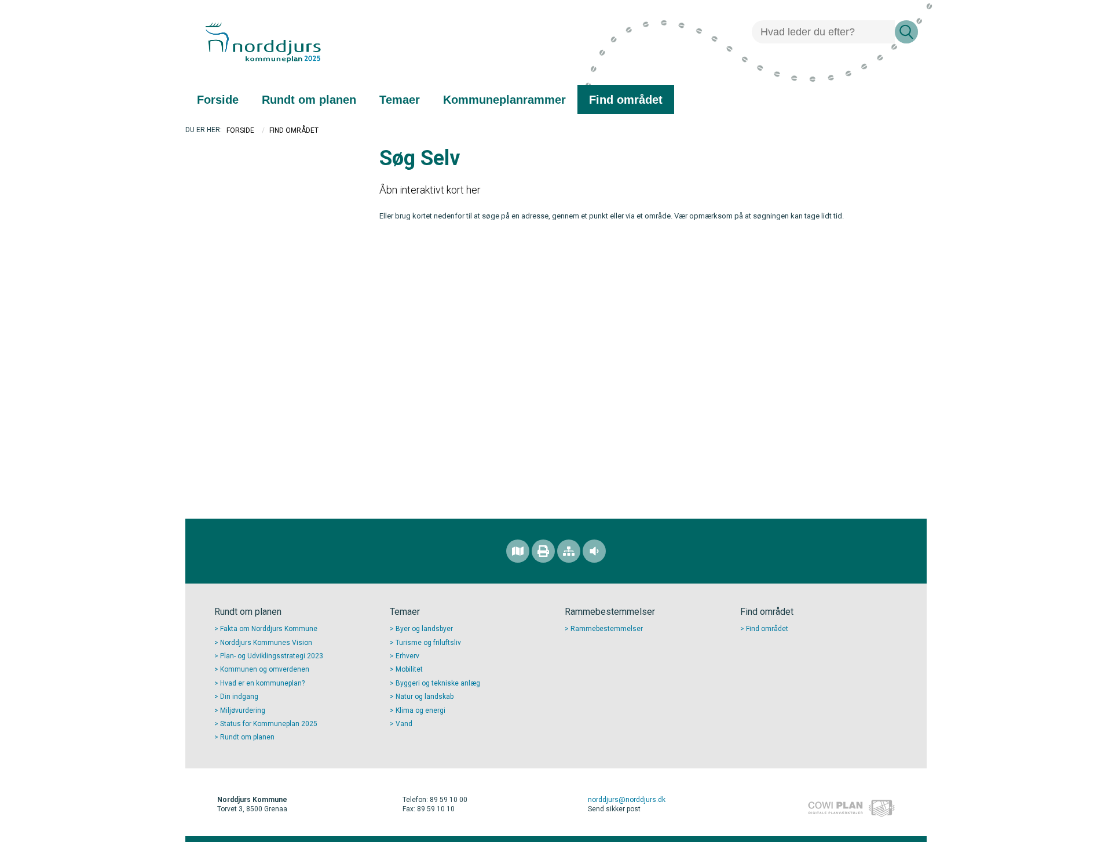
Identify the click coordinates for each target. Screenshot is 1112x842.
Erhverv (407, 656)
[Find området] (517, 551)
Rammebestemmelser (606, 629)
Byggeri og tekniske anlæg (438, 683)
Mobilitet (409, 669)
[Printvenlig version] (543, 551)
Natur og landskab (424, 696)
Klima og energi (420, 710)
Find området (767, 629)
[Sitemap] (568, 551)
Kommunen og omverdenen (264, 669)
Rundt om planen (247, 737)
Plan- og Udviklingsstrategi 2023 (271, 656)
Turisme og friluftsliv (428, 643)
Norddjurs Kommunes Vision (266, 643)
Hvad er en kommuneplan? (262, 683)
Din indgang (239, 696)
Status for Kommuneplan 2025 (268, 724)
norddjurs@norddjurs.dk (626, 800)
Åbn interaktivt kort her (430, 190)
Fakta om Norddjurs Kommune (268, 629)
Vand (404, 724)
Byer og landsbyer (424, 629)
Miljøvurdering (242, 710)
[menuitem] (217, 99)
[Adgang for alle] (594, 551)
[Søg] (906, 31)
